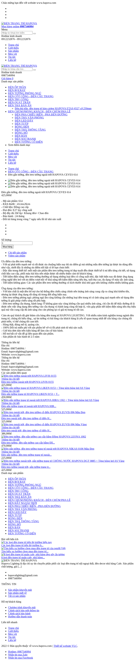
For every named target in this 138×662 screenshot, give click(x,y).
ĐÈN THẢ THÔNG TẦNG (30, 129)
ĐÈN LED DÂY (24, 120)
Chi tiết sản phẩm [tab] (17, 252)
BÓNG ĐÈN (22, 126)
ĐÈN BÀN (21, 135)
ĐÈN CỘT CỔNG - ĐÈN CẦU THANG (31, 96)
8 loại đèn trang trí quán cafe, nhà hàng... (23, 557)
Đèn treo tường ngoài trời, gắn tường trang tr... (25, 467)
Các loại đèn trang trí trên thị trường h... (22, 545)
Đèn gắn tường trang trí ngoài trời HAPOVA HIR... (28, 406)
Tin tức (12, 57)
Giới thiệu (13, 47)
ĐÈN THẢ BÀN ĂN (19, 105)
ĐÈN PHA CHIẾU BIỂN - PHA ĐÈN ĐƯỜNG (41, 114)
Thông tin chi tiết (10, 378)
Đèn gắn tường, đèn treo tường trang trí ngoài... (26, 454)
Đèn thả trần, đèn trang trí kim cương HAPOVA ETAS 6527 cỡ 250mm (53, 108)
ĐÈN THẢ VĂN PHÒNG (29, 117)
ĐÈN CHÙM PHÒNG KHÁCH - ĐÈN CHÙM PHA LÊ (39, 111)
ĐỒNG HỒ (21, 132)
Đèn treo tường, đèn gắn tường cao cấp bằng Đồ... (28, 442)
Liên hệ (12, 60)
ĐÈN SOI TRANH (25, 138)
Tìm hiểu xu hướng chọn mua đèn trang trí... (24, 551)
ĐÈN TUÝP (21, 123)
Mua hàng (7, 246)
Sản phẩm (13, 50)
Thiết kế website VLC (65, 645)
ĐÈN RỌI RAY (17, 90)
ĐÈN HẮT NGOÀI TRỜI (22, 503)
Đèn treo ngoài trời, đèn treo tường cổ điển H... (26, 418)
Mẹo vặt (12, 53)
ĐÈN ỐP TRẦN (17, 87)
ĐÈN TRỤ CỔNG (18, 99)
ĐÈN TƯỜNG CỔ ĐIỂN (29, 141)
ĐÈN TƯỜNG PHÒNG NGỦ (24, 93)
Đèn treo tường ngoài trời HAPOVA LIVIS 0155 (27, 381)
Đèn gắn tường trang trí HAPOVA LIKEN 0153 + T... (30, 394)
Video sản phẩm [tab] (16, 255)
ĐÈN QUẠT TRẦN (19, 102)
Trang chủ (13, 44)
